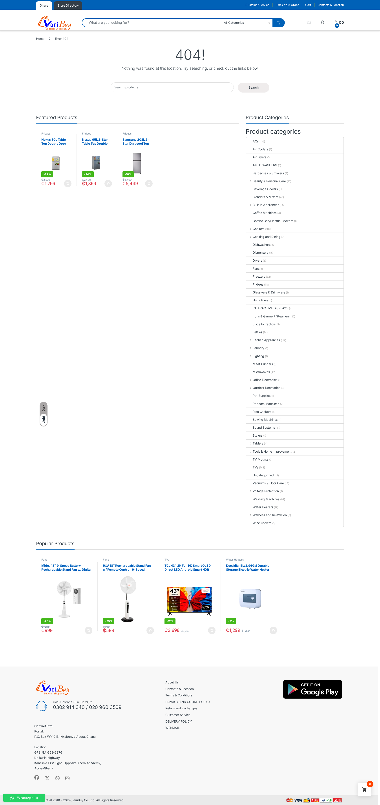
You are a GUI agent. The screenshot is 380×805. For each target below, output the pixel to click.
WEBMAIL (172, 728)
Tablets (258, 443)
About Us (172, 682)
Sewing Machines (265, 419)
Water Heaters (263, 507)
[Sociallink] (36, 777)
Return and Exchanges (181, 708)
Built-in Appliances (266, 205)
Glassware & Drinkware (269, 292)
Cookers (258, 229)
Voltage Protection (266, 491)
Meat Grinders (263, 364)
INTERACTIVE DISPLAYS (270, 308)
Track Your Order (287, 5)
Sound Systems (264, 427)
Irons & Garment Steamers (271, 316)
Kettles (257, 332)
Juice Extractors (264, 324)
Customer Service (257, 5)
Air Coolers (260, 149)
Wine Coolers (262, 523)
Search (253, 87)
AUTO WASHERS (265, 165)
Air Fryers (259, 157)
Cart (308, 5)
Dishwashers (261, 244)
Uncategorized (263, 475)
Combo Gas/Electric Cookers (273, 221)
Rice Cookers (262, 411)
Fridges (45, 133)
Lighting (258, 356)
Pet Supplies (261, 395)
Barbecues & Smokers (268, 173)
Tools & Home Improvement (272, 451)
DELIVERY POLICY (178, 721)
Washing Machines (266, 499)
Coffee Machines (264, 213)
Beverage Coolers (265, 189)
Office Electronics (265, 380)
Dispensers (260, 252)
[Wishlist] (308, 22)
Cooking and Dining (266, 237)
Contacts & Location (331, 5)
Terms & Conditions (178, 695)
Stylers (257, 435)
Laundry (258, 348)
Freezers (259, 276)
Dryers (257, 260)
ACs (256, 141)
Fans (256, 268)
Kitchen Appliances (266, 340)
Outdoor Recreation (266, 388)
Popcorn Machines (266, 404)
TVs (255, 467)
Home (40, 38)
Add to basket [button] (66, 183)
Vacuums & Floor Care (268, 483)
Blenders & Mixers (265, 197)
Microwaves (261, 372)
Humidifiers (260, 300)
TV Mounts (260, 459)
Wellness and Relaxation (270, 515)
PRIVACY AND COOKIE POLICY (188, 702)
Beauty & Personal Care (269, 181)
